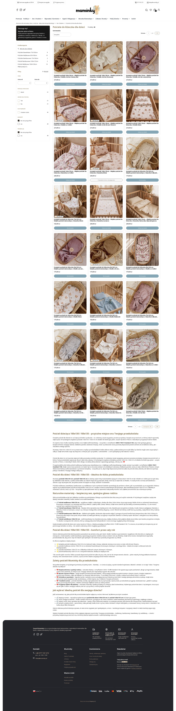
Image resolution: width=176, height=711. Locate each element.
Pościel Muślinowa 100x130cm (33, 64)
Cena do (36, 79)
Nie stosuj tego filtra (26, 121)
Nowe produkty (68, 680)
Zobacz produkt (70, 84)
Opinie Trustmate (69, 656)
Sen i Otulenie (60, 23)
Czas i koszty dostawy (95, 656)
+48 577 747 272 (42, 653)
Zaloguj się (92, 662)
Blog (65, 653)
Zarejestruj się (93, 664)
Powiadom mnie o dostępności (106, 180)
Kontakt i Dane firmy (70, 662)
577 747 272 (140, 2)
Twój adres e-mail (122, 659)
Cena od (20, 79)
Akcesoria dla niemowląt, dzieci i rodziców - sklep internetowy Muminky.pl (35, 23)
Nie (21, 104)
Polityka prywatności (70, 667)
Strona (143, 33)
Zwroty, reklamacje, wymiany (97, 653)
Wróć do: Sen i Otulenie (26, 49)
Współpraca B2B (68, 677)
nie (21, 124)
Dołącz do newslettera (124, 661)
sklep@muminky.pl (154, 2)
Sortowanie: (57, 31)
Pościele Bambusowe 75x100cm (33, 58)
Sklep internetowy (87, 701)
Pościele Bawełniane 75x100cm (33, 52)
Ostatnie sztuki (25, 112)
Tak (22, 100)
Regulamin (67, 664)
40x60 (22, 92)
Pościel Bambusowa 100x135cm (33, 61)
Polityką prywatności (137, 668)
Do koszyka (142, 180)
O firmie (66, 659)
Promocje (66, 683)
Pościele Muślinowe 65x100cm (33, 55)
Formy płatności (93, 659)
